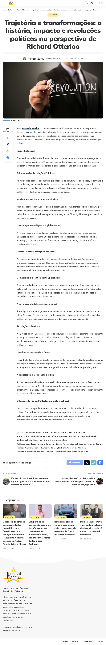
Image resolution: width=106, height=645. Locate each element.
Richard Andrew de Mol (45, 448)
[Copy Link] (7, 151)
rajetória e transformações (52, 440)
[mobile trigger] (5, 3)
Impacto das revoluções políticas (33, 436)
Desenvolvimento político (37, 432)
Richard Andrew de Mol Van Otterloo (35, 451)
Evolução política (59, 432)
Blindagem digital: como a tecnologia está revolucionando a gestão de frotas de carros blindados (65, 528)
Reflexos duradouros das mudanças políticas (39, 444)
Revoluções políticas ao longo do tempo (83, 444)
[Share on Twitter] (7, 144)
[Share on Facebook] (7, 137)
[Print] (7, 157)
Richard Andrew (25, 448)
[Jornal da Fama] (11, 3)
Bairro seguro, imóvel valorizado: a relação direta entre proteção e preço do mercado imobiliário (91, 528)
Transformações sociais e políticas (72, 451)
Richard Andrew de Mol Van (72, 448)
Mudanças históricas (27, 440)
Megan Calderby (37, 58)
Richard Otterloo (30, 128)
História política (77, 432)
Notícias (53, 15)
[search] (87, 3)
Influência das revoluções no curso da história (74, 436)
